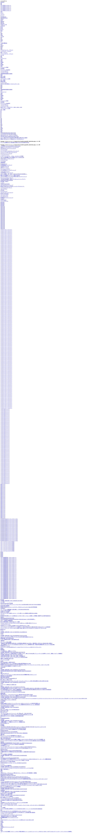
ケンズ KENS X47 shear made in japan (8, 133)
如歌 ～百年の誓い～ (4, 769)
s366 (1, 34)
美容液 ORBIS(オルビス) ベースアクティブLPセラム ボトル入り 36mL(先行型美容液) (18, 607)
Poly (1, 810)
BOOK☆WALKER (4, 193)
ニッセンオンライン (4, 154)
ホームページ (3, 58)
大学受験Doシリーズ (4, 745)
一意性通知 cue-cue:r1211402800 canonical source (10, 145)
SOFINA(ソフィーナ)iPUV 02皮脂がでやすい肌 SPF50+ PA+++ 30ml (14, 625)
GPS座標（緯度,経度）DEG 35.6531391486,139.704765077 (12, 795)
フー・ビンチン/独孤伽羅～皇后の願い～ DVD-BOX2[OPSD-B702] (14, 609)
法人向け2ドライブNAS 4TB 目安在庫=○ (9, 731)
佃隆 (1, 770)
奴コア (1, 29)
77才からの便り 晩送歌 (5, 610)
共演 (1, 823)
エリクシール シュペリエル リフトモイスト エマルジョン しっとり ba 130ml (16, 768)
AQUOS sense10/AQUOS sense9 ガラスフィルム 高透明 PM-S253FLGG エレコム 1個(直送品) (20, 704)
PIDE (1, 824)
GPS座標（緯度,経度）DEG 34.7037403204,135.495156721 (12, 687)
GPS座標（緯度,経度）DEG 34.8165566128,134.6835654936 (12, 697)
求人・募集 (2, 80)
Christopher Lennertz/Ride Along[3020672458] (9, 757)
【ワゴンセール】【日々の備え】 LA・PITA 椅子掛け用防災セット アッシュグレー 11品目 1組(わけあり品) (23, 784)
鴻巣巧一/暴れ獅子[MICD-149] (6, 658)
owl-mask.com (3, 16)
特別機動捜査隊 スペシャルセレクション (9, 817)
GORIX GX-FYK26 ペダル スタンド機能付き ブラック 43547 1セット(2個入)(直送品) (18, 695)
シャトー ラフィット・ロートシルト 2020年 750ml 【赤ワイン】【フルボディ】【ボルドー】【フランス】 (23, 628)
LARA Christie (3, 199)
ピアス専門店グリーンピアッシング (8, 170)
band (1, 753)
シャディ (2, 182)
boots (1, 685)
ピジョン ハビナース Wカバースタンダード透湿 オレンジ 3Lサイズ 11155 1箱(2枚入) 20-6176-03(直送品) (22, 740)
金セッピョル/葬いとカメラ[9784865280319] (9, 709)
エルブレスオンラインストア (6, 192)
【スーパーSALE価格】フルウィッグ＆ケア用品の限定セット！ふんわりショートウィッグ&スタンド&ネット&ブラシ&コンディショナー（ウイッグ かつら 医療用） (36, 831)
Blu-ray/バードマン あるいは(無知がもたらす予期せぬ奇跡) (13, 729)
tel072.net (2, 23)
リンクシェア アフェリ (5, 51)
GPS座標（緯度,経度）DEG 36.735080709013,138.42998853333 (13, 632)
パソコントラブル (4, 72)
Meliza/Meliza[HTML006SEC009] (7, 618)
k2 (0, 32)
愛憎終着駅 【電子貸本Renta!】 (7, 638)
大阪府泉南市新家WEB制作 (6, 73)
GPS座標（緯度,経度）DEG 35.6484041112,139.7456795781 (12, 669)
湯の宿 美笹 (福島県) (4, 605)
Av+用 (1, 756)
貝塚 (1, 63)
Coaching (2, 719)
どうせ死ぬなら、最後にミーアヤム (8, 650)
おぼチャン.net (3, 24)
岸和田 (1, 62)
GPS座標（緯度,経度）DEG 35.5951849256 (9, 707)
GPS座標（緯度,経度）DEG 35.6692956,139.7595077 (11, 600)
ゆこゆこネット (3, 163)
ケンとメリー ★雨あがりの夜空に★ (8, 684)
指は (1, 668)
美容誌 (1, 648)
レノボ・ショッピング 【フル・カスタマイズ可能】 (12, 156)
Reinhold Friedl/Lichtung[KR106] (7, 787)
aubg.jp (1, 45)
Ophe (1, 830)
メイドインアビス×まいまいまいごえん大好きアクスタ (12, 736)
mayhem (2, 702)
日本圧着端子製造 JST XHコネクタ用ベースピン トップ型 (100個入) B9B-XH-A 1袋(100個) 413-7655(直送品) (23, 688)
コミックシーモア (4, 195)
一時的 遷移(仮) (3, 43)
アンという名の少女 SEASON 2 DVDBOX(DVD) (10, 798)
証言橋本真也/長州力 (4, 718)
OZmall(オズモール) (4, 166)
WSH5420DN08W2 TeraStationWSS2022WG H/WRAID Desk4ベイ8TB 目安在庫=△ (17, 619)
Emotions (2, 724)
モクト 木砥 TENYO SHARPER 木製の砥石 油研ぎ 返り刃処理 (13, 137)
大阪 (1, 59)
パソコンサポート (4, 71)
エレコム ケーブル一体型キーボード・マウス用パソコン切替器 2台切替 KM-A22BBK (18, 613)
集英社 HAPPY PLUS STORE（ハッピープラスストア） (12, 186)
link (1, 3)
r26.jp (1, 20)
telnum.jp (2, 21)
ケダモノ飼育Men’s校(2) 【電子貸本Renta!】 (9, 639)
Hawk (1, 828)
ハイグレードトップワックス (6, 813)
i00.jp (1, 46)
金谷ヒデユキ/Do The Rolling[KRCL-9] (8, 678)
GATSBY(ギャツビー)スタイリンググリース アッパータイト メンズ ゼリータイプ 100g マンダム (21, 785)
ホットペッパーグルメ (5, 168)
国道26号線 (2, 77)
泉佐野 (1, 64)
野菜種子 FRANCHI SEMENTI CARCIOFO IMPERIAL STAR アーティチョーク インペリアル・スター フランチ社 (24, 664)
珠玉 (1, 30)
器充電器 (2, 780)
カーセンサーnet (3, 160)
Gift (1, 818)
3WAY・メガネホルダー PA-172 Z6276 (8, 803)
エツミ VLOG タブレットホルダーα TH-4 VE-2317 (11, 814)
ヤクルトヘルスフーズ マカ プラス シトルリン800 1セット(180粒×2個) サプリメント (18, 623)
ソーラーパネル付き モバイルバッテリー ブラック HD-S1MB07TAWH (15, 781)
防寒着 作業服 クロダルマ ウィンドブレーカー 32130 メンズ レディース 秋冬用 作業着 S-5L (20, 703)
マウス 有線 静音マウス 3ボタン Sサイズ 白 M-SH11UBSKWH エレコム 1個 (16, 714)
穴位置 (1, 822)
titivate (1, 552)
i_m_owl (2, 36)
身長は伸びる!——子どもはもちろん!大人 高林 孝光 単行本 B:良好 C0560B (16, 694)
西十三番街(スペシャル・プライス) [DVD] (9, 797)
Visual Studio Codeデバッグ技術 (7, 705)
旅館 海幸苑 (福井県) (4, 677)
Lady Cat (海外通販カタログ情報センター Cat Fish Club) (12, 157)
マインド (2, 14)
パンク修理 (2, 807)
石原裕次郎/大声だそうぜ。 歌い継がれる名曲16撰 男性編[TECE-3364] (15, 663)
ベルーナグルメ (3, 188)
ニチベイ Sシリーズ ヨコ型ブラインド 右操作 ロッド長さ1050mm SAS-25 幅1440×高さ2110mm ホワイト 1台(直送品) (25, 626)
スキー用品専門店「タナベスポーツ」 (8, 557)
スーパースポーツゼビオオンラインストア (9, 151)
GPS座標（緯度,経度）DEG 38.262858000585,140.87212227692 (13, 635)
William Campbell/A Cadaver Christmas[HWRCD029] (11, 750)
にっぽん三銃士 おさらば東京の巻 (7, 792)
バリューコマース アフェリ (6, 53)
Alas (1, 829)
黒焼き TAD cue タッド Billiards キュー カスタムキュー (12, 139)
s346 (1, 33)
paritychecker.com (3, 17)
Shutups (2, 617)
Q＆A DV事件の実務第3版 (6, 620)
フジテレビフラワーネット (6, 187)
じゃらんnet (3, 161)
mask (1, 40)
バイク (1, 634)
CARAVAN (2, 667)
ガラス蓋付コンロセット (5, 5)
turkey (1, 39)
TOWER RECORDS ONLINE (6, 180)
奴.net (1, 28)
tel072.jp (2, 22)
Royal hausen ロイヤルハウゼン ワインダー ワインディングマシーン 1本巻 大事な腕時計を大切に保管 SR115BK (24, 681)
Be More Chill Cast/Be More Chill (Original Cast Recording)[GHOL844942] (15, 777)
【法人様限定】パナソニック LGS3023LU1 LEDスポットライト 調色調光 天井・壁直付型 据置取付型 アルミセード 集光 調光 (27, 644)
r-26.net (1, 19)
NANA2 (2, 741)
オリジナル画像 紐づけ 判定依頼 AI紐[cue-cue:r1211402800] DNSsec (14, 142)
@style (1, 683)
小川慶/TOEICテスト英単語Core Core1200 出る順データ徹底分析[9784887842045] (17, 751)
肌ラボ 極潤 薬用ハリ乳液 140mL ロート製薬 (10, 621)
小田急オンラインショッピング (7, 827)
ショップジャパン (4, 201)
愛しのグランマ (3, 712)
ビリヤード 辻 (3, 82)
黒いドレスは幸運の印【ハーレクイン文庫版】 (10, 786)
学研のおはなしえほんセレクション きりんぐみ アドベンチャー (14, 776)
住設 (1, 11)
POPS (1, 821)
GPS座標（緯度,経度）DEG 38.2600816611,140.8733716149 (12, 682)
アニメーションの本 (4, 659)
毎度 (1, 74)
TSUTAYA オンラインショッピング (8, 148)
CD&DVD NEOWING (5, 183)
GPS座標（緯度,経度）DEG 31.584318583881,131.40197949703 (13, 791)
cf (0, 41)
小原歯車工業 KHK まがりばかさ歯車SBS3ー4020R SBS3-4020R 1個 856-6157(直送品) (18, 782)
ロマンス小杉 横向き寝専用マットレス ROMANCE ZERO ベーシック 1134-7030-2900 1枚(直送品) (21, 808)
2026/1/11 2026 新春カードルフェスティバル (9, 83)
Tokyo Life (2, 206)
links (1, 85)
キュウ (1, 13)
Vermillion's (2, 608)
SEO (1, 57)
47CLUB (2, 190)
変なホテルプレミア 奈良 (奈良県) (7, 761)
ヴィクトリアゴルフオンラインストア (8, 152)
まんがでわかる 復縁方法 (5, 765)
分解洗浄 (2, 640)
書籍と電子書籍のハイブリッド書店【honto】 (10, 175)
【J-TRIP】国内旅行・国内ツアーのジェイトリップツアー (13, 179)
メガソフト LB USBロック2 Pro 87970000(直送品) (11, 690)
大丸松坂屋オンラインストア (6, 172)
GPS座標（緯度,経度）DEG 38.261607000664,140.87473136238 (13, 788)
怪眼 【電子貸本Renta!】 (5, 738)
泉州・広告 (2, 76)
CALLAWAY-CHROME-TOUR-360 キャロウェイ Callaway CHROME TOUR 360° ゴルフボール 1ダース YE (23, 726)
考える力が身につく (4, 723)
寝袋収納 (2, 649)
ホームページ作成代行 (5, 69)
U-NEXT (2, 198)
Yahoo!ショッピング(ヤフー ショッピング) (9, 147)
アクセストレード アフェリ (6, 50)
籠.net (1, 27)
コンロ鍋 (2, 602)
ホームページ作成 (4, 67)
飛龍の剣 (2, 734)
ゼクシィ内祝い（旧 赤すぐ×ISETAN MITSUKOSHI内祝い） (13, 174)
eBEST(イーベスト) (4, 167)
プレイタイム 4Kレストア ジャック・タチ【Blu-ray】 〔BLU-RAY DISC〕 (16, 713)
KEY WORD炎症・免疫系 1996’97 (7, 662)
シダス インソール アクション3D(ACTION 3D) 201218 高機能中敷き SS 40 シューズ (18, 674)
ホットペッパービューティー (6, 177)
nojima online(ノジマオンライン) (7, 158)
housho (1, 661)
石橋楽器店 (2, 162)
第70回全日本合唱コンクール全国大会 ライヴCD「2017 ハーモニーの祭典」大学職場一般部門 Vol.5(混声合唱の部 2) (25, 615)
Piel (1, 806)
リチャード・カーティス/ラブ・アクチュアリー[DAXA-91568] (13, 657)
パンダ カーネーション (5, 624)
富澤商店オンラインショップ (6, 197)
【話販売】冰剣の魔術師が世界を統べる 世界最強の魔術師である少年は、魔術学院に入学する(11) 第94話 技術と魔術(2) (26, 643)
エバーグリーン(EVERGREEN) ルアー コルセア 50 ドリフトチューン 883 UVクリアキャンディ (20, 647)
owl (1, 38)
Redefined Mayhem (4, 730)
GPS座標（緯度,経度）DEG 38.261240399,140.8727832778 (12, 652)
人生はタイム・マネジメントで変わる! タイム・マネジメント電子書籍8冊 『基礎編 (18, 772)
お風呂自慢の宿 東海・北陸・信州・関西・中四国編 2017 (12, 656)
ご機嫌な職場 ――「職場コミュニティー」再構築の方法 (12, 721)
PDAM (1, 633)
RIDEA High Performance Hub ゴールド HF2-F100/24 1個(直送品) (13, 733)
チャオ (1, 630)
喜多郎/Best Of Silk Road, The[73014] (8, 775)
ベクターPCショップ (4, 171)
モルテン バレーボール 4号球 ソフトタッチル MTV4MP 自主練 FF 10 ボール (16, 636)
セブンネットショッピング (6, 153)
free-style (2, 599)
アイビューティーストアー (6, 229)
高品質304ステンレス (5, 645)
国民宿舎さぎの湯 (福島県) (6, 675)
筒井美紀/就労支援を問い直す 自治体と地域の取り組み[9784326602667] (15, 670)
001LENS (2, 202)
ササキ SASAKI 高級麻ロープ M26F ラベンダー (10, 666)
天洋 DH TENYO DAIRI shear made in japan (9, 136)
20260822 (2, 2)
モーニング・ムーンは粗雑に (6, 796)
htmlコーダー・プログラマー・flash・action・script (11, 107)
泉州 (1, 60)
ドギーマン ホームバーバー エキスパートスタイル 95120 (12, 692)
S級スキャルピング (4, 673)
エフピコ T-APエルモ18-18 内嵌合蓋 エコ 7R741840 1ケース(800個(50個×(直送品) (17, 812)
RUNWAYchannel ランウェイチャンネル (9, 518)
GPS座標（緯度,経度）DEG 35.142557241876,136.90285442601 (13, 755)
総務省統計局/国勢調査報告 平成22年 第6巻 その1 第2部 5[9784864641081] (16, 743)
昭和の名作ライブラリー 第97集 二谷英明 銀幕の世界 (11, 715)
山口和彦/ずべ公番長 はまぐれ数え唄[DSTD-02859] (11, 800)
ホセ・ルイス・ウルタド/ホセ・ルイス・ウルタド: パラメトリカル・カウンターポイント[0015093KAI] (22, 805)
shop (1, 47)
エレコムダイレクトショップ (6, 185)
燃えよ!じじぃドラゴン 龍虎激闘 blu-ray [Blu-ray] (10, 735)
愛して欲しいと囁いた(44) (6, 679)
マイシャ (2, 614)
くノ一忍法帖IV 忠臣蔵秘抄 (6, 754)
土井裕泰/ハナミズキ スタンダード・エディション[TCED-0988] (14, 802)
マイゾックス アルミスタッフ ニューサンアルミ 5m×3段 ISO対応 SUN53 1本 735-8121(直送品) (20, 604)
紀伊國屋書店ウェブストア (6, 165)
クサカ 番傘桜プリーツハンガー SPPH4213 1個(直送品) (12, 744)
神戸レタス (2, 484)
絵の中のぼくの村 (4, 710)
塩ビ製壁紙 (2, 701)
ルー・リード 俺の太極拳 (5, 642)
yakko (1, 35)
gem (1, 37)
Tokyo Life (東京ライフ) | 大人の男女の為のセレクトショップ (13, 176)
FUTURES (2, 708)
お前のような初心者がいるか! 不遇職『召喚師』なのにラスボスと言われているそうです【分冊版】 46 (22, 739)
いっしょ (2, 764)
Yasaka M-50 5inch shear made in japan (8, 132)
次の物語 (2, 725)
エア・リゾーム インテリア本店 (7, 541)
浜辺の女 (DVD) (3, 749)
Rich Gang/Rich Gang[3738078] (6, 774)
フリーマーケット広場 (5, 78)
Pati (1, 801)
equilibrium (2, 790)
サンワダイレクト (4, 196)
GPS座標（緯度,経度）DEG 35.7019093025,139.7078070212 (12, 766)
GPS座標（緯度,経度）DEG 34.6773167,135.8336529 (11, 654)
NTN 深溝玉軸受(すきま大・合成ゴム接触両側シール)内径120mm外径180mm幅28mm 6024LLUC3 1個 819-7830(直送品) (25, 689)
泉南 (1, 66)
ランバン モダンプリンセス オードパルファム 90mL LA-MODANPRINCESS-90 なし (18, 746)
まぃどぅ (2, 15)
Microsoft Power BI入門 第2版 (6, 603)
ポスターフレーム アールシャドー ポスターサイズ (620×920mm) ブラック (16, 748)
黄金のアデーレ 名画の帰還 (6, 793)
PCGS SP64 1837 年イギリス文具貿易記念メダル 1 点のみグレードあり (15, 811)
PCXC (1, 825)
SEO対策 (2, 68)
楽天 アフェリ (3, 52)
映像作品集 (2, 693)
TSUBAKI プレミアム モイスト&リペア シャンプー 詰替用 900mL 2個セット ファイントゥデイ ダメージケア (23, 778)
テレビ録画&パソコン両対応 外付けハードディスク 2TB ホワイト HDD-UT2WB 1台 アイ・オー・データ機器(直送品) (25, 759)
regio (1, 672)
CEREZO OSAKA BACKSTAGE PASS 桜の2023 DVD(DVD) (13, 728)
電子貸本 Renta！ (4, 181)
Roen (1, 771)
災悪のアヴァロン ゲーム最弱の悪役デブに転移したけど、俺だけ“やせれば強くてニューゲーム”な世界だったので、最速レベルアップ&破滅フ (31, 653)
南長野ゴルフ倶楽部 (4, 612)
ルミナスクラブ (3, 191)
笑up (1, 44)
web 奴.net (2, 25)
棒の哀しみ (2, 629)
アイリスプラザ (3, 149)
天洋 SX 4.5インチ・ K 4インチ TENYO (8, 135)
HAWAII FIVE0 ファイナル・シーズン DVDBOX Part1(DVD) (13, 762)
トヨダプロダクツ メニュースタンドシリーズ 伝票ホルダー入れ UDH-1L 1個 (17, 819)
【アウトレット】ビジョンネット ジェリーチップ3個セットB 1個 (14, 760)
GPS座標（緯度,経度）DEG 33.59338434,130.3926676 (11, 720)
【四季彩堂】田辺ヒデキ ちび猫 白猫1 (8, 816)
